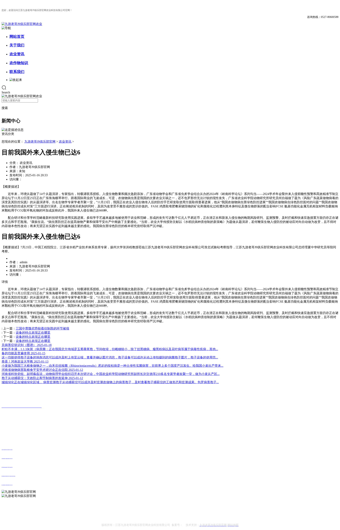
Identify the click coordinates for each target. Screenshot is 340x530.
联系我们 (16, 72)
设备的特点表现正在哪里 (33, 332)
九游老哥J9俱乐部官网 (39, 141)
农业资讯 (16, 54)
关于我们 (16, 45)
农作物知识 (18, 63)
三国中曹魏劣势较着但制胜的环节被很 (42, 328)
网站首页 (16, 36)
